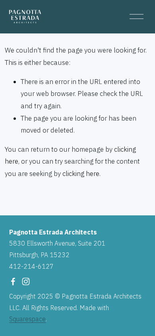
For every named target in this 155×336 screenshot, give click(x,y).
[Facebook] (13, 281)
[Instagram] (26, 281)
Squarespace (27, 319)
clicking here (80, 173)
